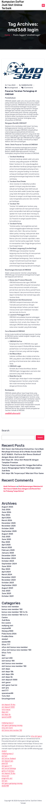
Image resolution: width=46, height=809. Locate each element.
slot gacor (6, 682)
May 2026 (6, 515)
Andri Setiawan (9, 486)
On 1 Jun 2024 (10, 85)
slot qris (5, 688)
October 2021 (8, 596)
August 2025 (7, 534)
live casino (6, 623)
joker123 (5, 763)
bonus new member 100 (12, 609)
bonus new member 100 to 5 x (15, 615)
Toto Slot (6, 696)
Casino (5, 617)
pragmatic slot (7, 778)
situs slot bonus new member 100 (16, 650)
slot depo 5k (7, 677)
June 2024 (6, 566)
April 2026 (6, 518)
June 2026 (6, 512)
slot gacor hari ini (9, 685)
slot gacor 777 (7, 766)
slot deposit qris (7, 761)
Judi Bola (6, 620)
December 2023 (9, 577)
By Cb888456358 (25, 85)
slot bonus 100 (8, 661)
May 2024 (6, 569)
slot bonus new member (12, 663)
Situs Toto (6, 653)
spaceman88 (7, 693)
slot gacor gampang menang (12, 725)
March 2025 (7, 547)
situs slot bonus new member (15, 647)
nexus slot (5, 776)
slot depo (6, 669)
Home (7, 35)
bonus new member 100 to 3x (14, 612)
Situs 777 (6, 644)
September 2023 (9, 585)
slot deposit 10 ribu (8, 705)
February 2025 (8, 550)
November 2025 (9, 526)
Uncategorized (12, 88)
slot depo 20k (8, 674)
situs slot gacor (36, 736)
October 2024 (8, 561)
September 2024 (9, 564)
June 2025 (6, 539)
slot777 (5, 690)
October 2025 (8, 528)
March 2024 (7, 574)
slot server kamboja (9, 768)
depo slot (5, 712)
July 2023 (6, 591)
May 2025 (6, 542)
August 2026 (7, 507)
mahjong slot (7, 626)
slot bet (4, 756)
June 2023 (6, 593)
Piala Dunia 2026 (9, 634)
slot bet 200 (7, 658)
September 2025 (9, 531)
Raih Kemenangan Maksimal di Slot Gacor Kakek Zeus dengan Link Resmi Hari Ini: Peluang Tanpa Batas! (23, 488)
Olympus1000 (7, 631)
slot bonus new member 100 (14, 666)
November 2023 (9, 580)
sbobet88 (6, 642)
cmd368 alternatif (12, 413)
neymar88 (6, 628)
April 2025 (6, 545)
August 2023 (7, 588)
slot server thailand (9, 758)
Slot (3, 655)
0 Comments (28, 88)
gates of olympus (8, 771)
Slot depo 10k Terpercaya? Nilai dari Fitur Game (23, 473)
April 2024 (6, 572)
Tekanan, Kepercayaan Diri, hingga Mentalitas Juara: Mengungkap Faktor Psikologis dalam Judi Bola (22, 468)
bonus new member (10, 607)
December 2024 (9, 555)
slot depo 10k (7, 672)
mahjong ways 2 (7, 723)
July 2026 (6, 509)
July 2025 (6, 537)
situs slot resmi (7, 728)
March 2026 (7, 520)
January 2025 (8, 553)
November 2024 (9, 558)
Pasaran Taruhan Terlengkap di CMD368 (21, 93)
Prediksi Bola (7, 636)
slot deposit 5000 (9, 680)
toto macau (6, 710)
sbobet (5, 639)
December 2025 (9, 523)
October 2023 (8, 583)
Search (5, 430)
